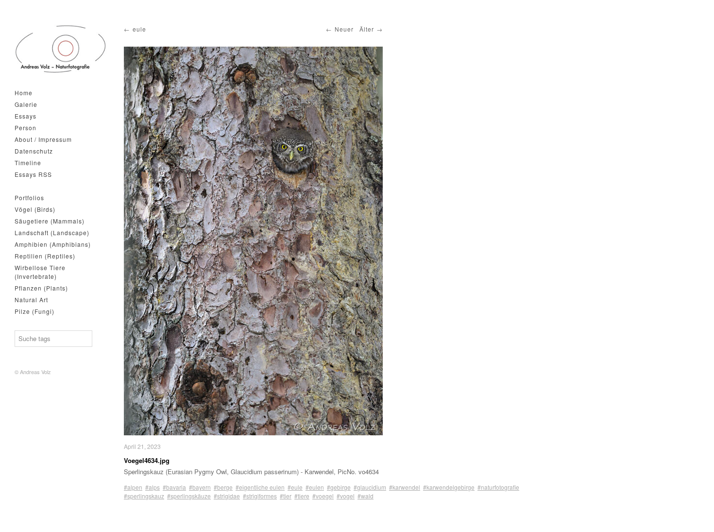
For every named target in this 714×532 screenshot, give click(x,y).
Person (25, 127)
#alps (152, 487)
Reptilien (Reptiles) (45, 256)
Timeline (28, 162)
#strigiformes (260, 496)
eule (139, 29)
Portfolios (29, 197)
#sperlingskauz (144, 496)
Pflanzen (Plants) (41, 288)
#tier (285, 496)
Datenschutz (34, 151)
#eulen (315, 487)
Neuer (344, 29)
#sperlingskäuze (189, 496)
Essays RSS (33, 174)
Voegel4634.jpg (147, 460)
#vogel (346, 496)
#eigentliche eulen (260, 487)
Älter (366, 29)
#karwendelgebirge (449, 487)
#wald (365, 496)
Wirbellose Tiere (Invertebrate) (40, 271)
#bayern (200, 487)
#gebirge (339, 487)
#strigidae (227, 496)
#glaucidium (370, 487)
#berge (223, 487)
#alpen (133, 487)
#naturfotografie (498, 487)
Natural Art (31, 299)
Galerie (26, 104)
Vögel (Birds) (35, 209)
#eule (295, 487)
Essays (25, 116)
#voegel (323, 496)
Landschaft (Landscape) (52, 232)
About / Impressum (43, 139)
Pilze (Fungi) (34, 311)
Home (24, 92)
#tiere (301, 496)
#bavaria (174, 487)
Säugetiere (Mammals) (50, 221)
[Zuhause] (61, 49)
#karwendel (404, 487)
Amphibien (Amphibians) (53, 244)
